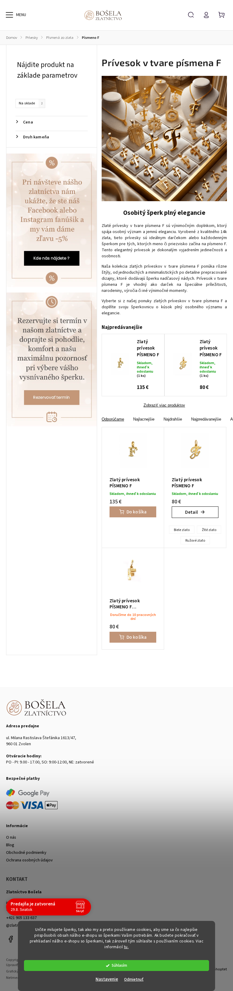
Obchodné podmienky (26, 853)
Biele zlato (182, 530)
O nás (11, 837)
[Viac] (9, 15)
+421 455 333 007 (21, 910)
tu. (126, 947)
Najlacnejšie (143, 419)
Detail (191, 512)
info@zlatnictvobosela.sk (29, 903)
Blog (10, 845)
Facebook (10, 939)
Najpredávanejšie (206, 419)
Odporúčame (113, 419)
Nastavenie (107, 979)
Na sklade (30, 103)
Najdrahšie (173, 419)
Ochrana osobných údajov (29, 860)
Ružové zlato (195, 540)
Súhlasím (119, 965)
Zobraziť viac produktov (164, 405)
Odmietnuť (134, 979)
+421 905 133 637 (21, 918)
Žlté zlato (209, 530)
